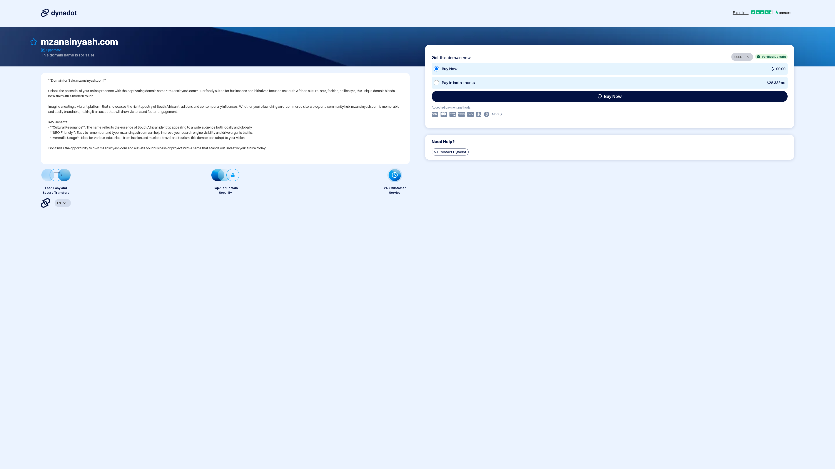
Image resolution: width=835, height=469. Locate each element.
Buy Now (613, 96)
